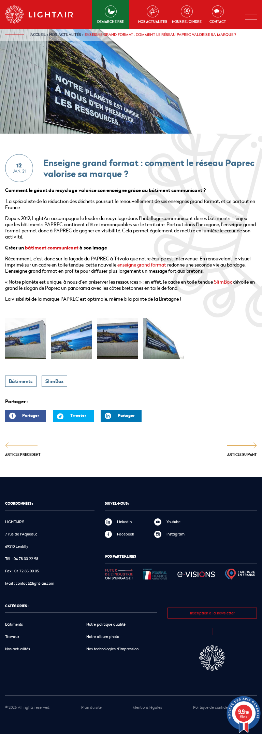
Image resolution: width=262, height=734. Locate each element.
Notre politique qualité (106, 624)
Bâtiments (21, 381)
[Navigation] (251, 14)
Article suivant (242, 454)
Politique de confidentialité (216, 707)
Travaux (12, 636)
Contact (217, 21)
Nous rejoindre (187, 21)
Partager (22, 417)
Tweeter (78, 415)
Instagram (175, 533)
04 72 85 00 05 (26, 570)
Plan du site (91, 707)
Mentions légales (147, 707)
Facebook (125, 533)
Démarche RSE (110, 21)
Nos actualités (152, 21)
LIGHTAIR (45, 14)
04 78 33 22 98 (26, 558)
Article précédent (23, 454)
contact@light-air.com (35, 583)
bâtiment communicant (51, 247)
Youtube (173, 521)
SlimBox (223, 281)
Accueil (38, 34)
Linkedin (124, 521)
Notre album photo (102, 636)
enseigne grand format (141, 264)
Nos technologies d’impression (112, 648)
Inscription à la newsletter (212, 612)
